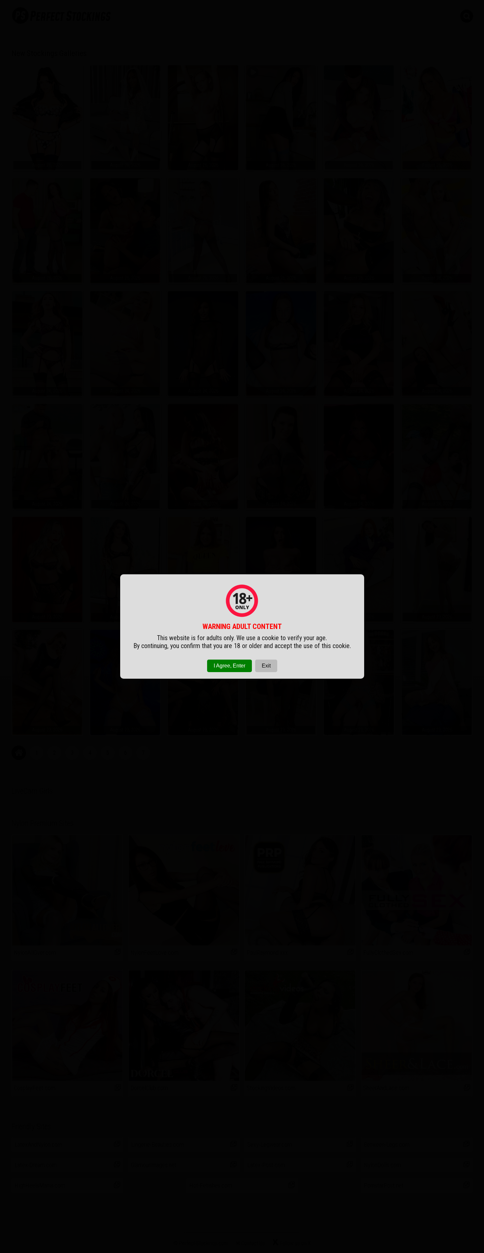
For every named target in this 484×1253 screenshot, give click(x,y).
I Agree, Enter (229, 665)
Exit (266, 665)
